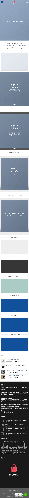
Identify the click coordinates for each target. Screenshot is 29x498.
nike (2, 441)
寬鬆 (19, 444)
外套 (8, 444)
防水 (18, 452)
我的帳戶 (14, 494)
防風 (21, 452)
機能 (23, 446)
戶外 (9, 446)
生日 (26, 446)
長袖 (8, 452)
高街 (24, 452)
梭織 (15, 446)
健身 (14, 441)
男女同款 (6, 448)
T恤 (5, 441)
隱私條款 (21, 493)
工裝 (23, 444)
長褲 (11, 452)
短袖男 (7, 450)
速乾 (23, 450)
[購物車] (27, 2)
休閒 (8, 441)
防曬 (15, 452)
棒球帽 (19, 446)
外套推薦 (12, 444)
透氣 (20, 450)
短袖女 (25, 448)
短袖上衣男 (20, 448)
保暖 (11, 441)
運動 (5, 452)
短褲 (11, 450)
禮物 (14, 450)
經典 (17, 450)
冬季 (17, 441)
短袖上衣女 (14, 448)
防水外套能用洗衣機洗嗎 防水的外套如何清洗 (15, 433)
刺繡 (20, 441)
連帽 (2, 452)
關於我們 (7, 493)
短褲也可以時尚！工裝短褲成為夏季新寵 (14, 424)
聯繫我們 (3, 493)
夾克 (16, 444)
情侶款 (6, 446)
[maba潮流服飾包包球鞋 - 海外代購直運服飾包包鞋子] (14, 2)
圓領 (2, 444)
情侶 (2, 446)
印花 (23, 441)
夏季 (5, 444)
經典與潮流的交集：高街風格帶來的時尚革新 (15, 420)
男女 (2, 448)
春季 (12, 446)
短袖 (10, 448)
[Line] (25, 494)
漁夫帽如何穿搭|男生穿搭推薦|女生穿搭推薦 (15, 428)
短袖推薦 (3, 450)
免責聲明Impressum (14, 493)
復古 (26, 444)
